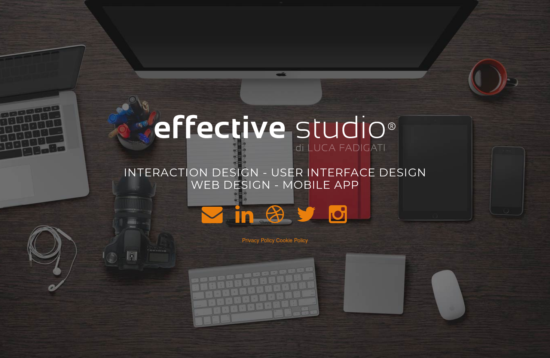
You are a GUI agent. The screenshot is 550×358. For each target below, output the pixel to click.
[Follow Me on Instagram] (338, 219)
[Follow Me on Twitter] (306, 219)
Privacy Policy (258, 240)
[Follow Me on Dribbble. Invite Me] (275, 219)
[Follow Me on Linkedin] (244, 219)
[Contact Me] (212, 219)
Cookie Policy (292, 240)
